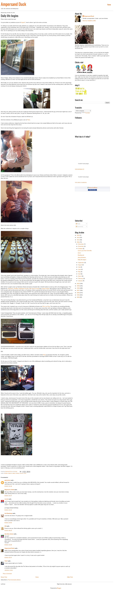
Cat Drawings (8, 513)
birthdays (6, 473)
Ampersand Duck (13, 4)
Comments (80, 226)
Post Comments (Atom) (14, 579)
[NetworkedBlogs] (92, 187)
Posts (78, 223)
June (79, 269)
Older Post (70, 577)
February (80, 278)
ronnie (6, 499)
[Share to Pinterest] (29, 472)
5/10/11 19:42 (8, 510)
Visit (79, 169)
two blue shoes (9, 534)
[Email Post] (20, 471)
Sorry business (82, 257)
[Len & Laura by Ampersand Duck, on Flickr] (16, 171)
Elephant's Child (9, 489)
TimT (6, 561)
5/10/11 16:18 (8, 486)
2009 (78, 286)
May (79, 271)
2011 (78, 242)
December (81, 244)
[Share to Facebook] (28, 472)
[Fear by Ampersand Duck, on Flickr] (16, 454)
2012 (78, 239)
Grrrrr (79, 253)
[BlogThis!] (25, 472)
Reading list (81, 255)
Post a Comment (7, 573)
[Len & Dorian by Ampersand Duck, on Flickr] (16, 222)
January (80, 280)
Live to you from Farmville (85, 250)
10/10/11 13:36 (9, 570)
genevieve (7, 480)
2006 (78, 292)
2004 (78, 297)
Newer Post (4, 577)
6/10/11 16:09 (8, 544)
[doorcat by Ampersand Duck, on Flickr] (17, 74)
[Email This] (23, 472)
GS (5, 526)
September (81, 262)
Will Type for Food (34, 288)
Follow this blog (92, 189)
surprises (21, 473)
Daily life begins (82, 259)
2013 (78, 237)
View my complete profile (89, 20)
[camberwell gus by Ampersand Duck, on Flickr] (17, 390)
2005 (78, 295)
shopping (17, 473)
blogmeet (10, 473)
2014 (78, 235)
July (79, 267)
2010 (78, 283)
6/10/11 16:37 (8, 557)
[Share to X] (26, 472)
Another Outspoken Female (21, 288)
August (80, 264)
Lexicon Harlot (45, 288)
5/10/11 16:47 (8, 495)
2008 (78, 288)
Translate (87, 112)
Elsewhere (10, 288)
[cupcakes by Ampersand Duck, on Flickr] (16, 272)
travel (25, 473)
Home (109, 4)
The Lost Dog (46, 306)
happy (13, 473)
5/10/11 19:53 (8, 522)
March (80, 276)
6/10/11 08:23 (8, 530)
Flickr (28, 119)
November (81, 246)
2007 (78, 290)
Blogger (59, 588)
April (79, 274)
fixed (44, 354)
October (80, 248)
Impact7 (23, 22)
